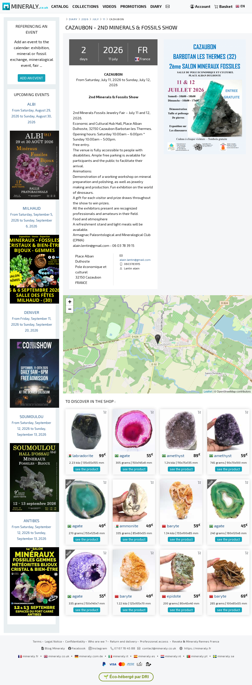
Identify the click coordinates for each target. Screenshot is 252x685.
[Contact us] (168, 6)
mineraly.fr (30, 656)
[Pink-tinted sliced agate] (134, 429)
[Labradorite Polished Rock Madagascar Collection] (86, 429)
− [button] (69, 309)
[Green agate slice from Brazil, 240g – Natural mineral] (228, 500)
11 (104, 19)
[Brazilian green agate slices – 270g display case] (86, 500)
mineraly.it (120, 656)
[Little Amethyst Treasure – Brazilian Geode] (228, 429)
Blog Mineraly (54, 648)
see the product (86, 469)
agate (124, 455)
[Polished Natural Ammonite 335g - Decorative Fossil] (134, 500)
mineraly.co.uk (59, 656)
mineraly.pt (199, 656)
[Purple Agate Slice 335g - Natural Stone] (86, 570)
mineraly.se (225, 656)
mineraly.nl (173, 656)
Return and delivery (123, 641)
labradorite (82, 455)
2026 (84, 19)
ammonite (128, 525)
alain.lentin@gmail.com (135, 259)
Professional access (154, 641)
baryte (172, 525)
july (96, 19)
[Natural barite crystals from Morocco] (228, 570)
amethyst (175, 455)
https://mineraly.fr (197, 648)
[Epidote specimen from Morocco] (181, 570)
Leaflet (208, 391)
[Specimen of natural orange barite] (134, 570)
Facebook (78, 648)
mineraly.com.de (91, 656)
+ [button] (69, 302)
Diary (73, 19)
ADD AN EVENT (31, 78)
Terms (37, 641)
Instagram (99, 648)
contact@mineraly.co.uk (159, 648)
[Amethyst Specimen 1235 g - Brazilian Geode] (181, 429)
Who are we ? (97, 641)
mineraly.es (147, 656)
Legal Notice (53, 641)
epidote (173, 595)
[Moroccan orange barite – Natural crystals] (181, 500)
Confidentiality (75, 641)
